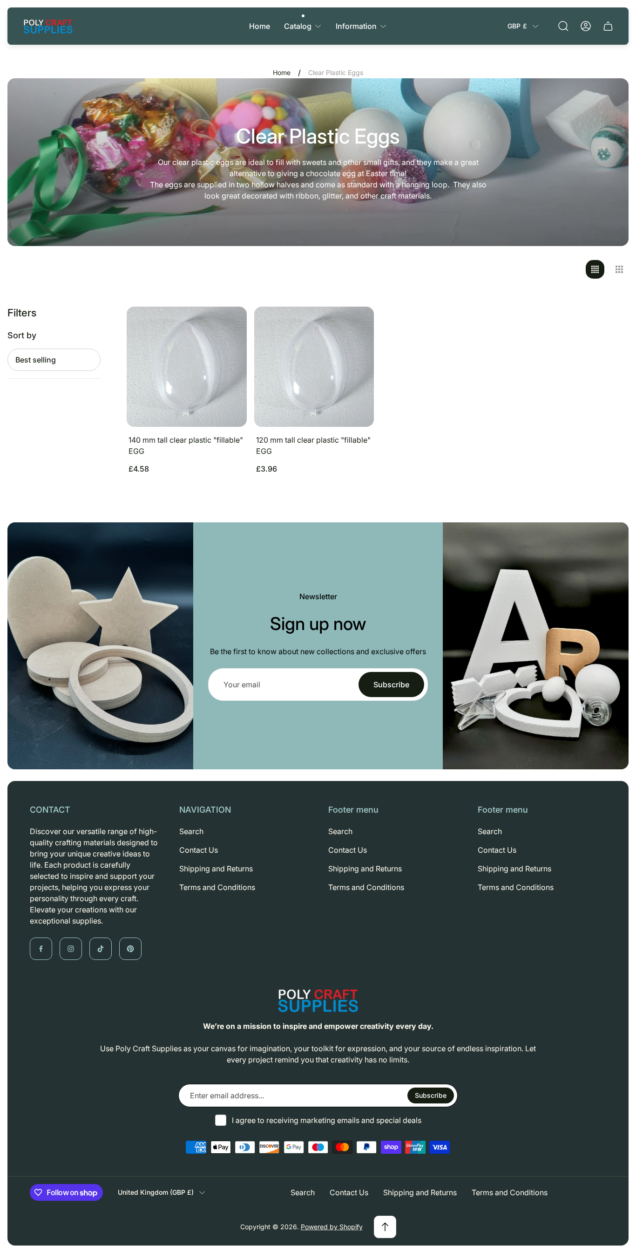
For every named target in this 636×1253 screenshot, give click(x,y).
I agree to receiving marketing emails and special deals (326, 1120)
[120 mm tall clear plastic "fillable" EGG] (314, 367)
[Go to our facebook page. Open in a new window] (41, 949)
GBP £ (517, 26)
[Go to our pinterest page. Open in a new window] (130, 949)
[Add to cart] (228, 325)
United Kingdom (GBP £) (156, 1192)
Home (282, 72)
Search (191, 831)
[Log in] (585, 26)
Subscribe (391, 684)
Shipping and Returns (216, 868)
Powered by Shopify (332, 1227)
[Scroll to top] (385, 1227)
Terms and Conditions (217, 887)
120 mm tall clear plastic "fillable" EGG (313, 445)
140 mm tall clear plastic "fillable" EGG (186, 445)
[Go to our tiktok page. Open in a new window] (100, 949)
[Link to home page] (318, 1000)
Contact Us (198, 850)
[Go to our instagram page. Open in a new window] (71, 949)
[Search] (563, 26)
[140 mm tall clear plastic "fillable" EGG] (187, 367)
